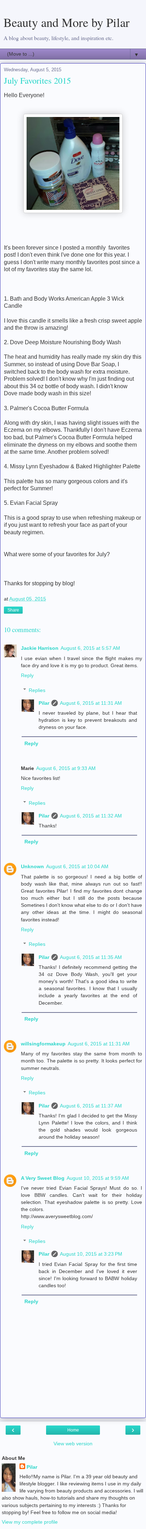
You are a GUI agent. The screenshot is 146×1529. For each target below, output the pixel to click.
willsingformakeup (43, 1044)
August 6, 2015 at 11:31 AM (91, 703)
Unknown (32, 866)
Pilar (44, 703)
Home (73, 1430)
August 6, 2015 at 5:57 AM (90, 648)
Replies (37, 690)
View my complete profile (30, 1522)
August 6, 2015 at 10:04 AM (77, 866)
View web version (73, 1443)
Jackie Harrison (39, 648)
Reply (27, 675)
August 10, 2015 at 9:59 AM (98, 1178)
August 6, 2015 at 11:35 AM (91, 957)
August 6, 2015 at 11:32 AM (91, 816)
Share (13, 610)
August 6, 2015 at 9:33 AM (66, 768)
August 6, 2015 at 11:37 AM (91, 1106)
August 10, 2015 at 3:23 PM (91, 1254)
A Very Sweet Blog (42, 1178)
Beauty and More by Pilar (67, 22)
